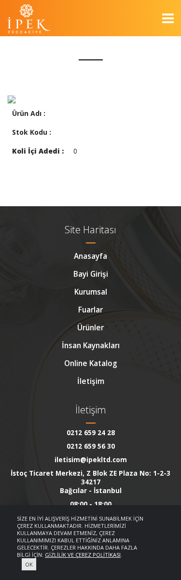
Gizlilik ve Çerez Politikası (83, 554)
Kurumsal (90, 291)
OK (29, 564)
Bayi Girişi (90, 274)
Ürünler (90, 327)
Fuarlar (90, 309)
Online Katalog (90, 363)
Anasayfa (90, 256)
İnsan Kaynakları (91, 345)
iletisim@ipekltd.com (91, 459)
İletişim (90, 381)
